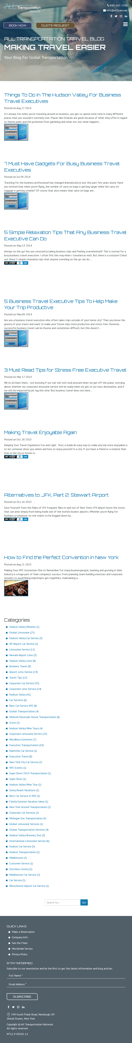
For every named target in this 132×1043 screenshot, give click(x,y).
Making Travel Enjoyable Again (40, 432)
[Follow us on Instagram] (121, 16)
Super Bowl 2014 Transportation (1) (30, 773)
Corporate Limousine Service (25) (28, 733)
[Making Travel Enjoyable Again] (16, 456)
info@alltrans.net (117, 10)
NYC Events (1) (17, 767)
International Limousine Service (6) (29, 841)
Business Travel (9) (20, 666)
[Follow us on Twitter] (116, 16)
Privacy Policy (19, 954)
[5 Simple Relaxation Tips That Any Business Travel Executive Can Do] (16, 263)
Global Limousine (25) (22, 632)
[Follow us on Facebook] (111, 16)
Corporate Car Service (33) (24, 683)
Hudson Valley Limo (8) (22, 660)
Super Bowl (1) (17, 779)
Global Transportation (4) (23, 711)
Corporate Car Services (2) (24, 812)
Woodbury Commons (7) (22, 739)
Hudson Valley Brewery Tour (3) (27, 835)
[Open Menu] (125, 24)
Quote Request (55, 25)
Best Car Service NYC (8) (23, 705)
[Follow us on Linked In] (126, 16)
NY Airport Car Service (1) (23, 643)
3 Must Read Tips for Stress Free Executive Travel (65, 370)
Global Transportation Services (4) (28, 829)
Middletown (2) (18, 857)
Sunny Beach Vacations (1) (24, 790)
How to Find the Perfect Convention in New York (61, 557)
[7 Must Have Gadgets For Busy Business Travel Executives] (16, 201)
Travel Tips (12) (18, 677)
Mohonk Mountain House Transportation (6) (34, 717)
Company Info (20, 937)
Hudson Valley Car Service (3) (25, 638)
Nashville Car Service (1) (23, 750)
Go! (84, 902)
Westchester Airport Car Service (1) (29, 886)
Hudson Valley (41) (20, 694)
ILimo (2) (14, 722)
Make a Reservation (23, 931)
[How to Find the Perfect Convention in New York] (16, 588)
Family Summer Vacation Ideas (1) (28, 801)
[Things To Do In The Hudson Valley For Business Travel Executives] (16, 132)
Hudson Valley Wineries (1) (24, 626)
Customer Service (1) (21, 863)
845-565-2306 (119, 5)
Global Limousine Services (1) (26, 824)
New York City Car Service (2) (25, 762)
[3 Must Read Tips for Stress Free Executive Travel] (16, 400)
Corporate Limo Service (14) (25, 689)
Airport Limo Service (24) (23, 672)
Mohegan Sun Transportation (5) (27, 818)
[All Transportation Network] (22, 8)
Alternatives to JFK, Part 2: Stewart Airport (56, 495)
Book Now (17, 25)
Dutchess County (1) (20, 869)
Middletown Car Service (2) (24, 874)
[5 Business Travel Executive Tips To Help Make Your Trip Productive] (16, 338)
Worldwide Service (22, 948)
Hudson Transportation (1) (24, 852)
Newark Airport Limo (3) (23, 655)
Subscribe (22, 996)
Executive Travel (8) (20, 756)
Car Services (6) (18, 700)
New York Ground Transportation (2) (30, 807)
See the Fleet (20, 943)
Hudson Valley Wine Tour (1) (25, 784)
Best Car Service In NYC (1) (24, 796)
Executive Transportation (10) (26, 745)
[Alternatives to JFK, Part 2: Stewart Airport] (16, 519)
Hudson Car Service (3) (22, 846)
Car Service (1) (17, 880)
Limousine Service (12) (22, 649)
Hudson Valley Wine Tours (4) (25, 728)
